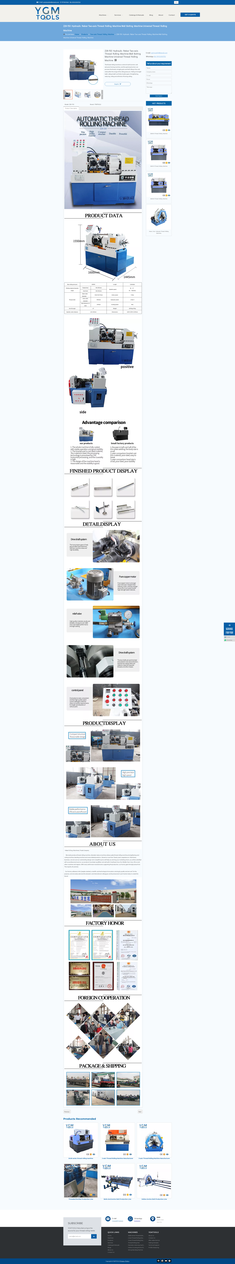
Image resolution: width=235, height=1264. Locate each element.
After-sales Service (154, 1240)
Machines (110, 1238)
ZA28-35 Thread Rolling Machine (158, 166)
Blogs (109, 1247)
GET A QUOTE (190, 15)
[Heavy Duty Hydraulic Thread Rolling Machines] (159, 217)
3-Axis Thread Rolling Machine (137, 1240)
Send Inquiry (158, 96)
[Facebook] (158, 1260)
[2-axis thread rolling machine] (117, 1139)
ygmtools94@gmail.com (51, 2)
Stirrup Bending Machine (135, 1250)
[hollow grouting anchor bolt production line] (154, 1180)
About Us (110, 1250)
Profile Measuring (154, 1247)
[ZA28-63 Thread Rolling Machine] (159, 119)
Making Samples (153, 1242)
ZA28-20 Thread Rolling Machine (158, 198)
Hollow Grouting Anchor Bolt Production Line (141, 1247)
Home (109, 1235)
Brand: (92, 104)
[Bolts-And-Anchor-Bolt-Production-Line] (117, 1180)
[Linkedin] (162, 1260)
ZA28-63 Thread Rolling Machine (158, 133)
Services (110, 1242)
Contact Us (111, 1252)
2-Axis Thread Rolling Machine (137, 1238)
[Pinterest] (169, 1260)
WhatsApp (229, 640)
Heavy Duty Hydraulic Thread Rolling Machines (159, 232)
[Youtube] (165, 1260)
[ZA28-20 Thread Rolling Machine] (159, 184)
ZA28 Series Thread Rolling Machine (138, 1235)
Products (110, 1240)
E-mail (228, 637)
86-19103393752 (75, 2)
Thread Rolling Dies (134, 1242)
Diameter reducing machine (136, 1245)
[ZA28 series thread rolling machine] (80, 1139)
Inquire (116, 84)
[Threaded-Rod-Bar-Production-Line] (80, 1180)
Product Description (71, 108)
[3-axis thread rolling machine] (154, 1139)
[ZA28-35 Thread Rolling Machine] (159, 152)
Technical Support (154, 1245)
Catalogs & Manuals (113, 1245)
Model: (67, 104)
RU (176, 2)
